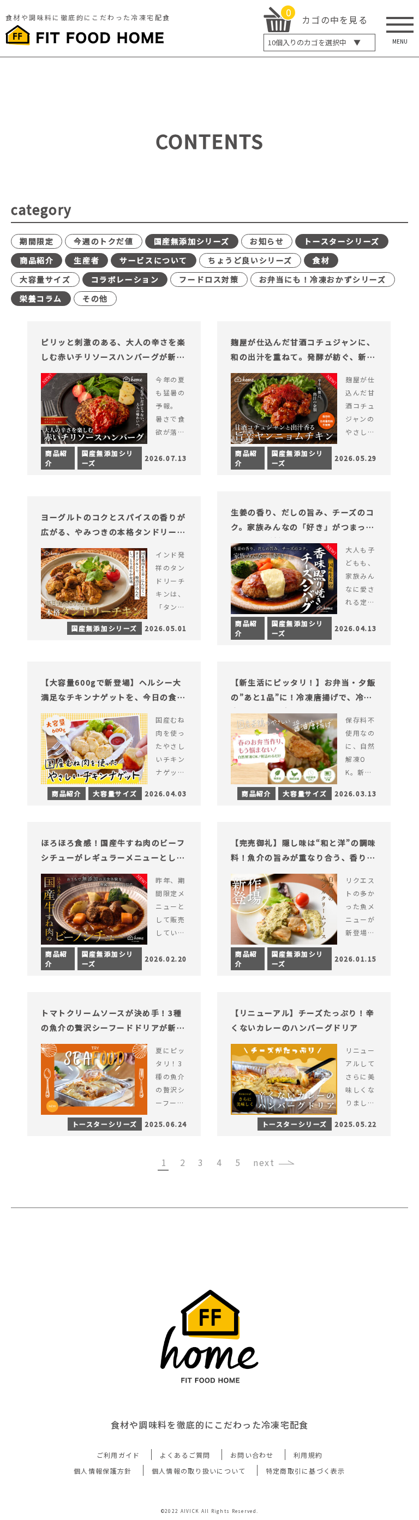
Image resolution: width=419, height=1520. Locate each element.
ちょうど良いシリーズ (250, 260)
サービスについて (153, 260)
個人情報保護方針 (102, 1470)
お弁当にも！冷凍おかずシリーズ (322, 279)
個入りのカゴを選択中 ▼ (314, 42)
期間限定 (36, 241)
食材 (321, 260)
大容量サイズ (45, 279)
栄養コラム (41, 298)
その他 (95, 298)
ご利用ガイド (118, 1454)
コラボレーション (125, 279)
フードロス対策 (208, 279)
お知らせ (267, 241)
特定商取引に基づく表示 (305, 1470)
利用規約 (308, 1454)
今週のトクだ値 (103, 241)
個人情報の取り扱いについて (199, 1470)
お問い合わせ (252, 1454)
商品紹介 (36, 260)
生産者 (86, 260)
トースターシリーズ (341, 241)
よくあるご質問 (185, 1454)
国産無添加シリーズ (192, 241)
